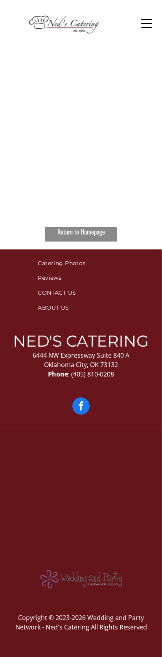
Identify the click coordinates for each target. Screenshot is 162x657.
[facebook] (81, 407)
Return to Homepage (81, 231)
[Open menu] (146, 23)
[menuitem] (81, 263)
